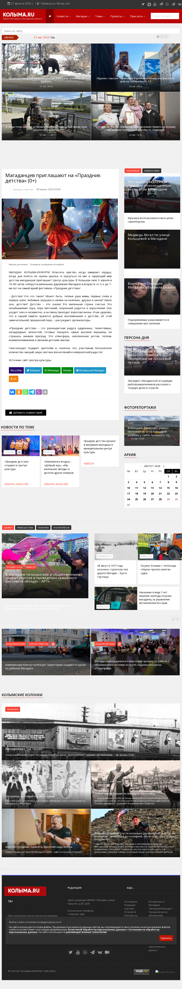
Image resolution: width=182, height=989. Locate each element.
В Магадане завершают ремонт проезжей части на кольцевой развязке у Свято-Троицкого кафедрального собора (148, 433)
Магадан (81, 16)
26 (144, 499)
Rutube (67, 370)
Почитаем (12, 709)
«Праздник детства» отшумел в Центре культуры (16, 465)
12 (144, 488)
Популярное (133, 170)
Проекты (116, 16)
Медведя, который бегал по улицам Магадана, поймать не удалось (46, 80)
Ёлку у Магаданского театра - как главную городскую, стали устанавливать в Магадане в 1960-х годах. (45, 802)
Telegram (34, 370)
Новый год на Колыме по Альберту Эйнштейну (125, 793)
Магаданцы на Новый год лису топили (30, 796)
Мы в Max (16, 370)
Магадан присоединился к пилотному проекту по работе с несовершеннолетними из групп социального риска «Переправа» (42, 664)
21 (160, 493)
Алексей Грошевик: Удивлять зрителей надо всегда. (39, 846)
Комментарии (151, 170)
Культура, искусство (23, 189)
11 (136, 488)
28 (160, 499)
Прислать (136, 16)
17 (128, 493)
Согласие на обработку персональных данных (162, 947)
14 (160, 488)
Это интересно (61, 527)
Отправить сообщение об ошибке (47, 264)
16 (176, 488)
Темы (98, 16)
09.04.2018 (49, 452)
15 (168, 488)
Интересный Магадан (91, 370)
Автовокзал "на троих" (24, 748)
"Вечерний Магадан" (161, 908)
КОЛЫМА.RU (18, 15)
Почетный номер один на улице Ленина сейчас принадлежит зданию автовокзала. (59, 754)
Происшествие (25, 527)
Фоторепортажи (140, 407)
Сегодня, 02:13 (104, 556)
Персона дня (136, 337)
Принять (166, 938)
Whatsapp (53, 370)
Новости (62, 16)
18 (136, 493)
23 (176, 493)
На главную (130, 901)
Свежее (8, 527)
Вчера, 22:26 (146, 556)
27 (152, 499)
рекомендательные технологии (86, 932)
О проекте (130, 912)
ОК (14, 378)
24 (128, 499)
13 (152, 488)
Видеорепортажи (15, 644)
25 (136, 499)
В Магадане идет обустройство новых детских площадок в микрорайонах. (133, 666)
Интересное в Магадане (156, 903)
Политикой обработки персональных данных (97, 929)
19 (144, 493)
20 (152, 493)
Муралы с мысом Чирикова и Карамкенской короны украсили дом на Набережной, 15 (135, 80)
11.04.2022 (9, 452)
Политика (43, 527)
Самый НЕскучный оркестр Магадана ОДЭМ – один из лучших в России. (43, 851)
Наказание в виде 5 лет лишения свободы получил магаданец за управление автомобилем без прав (111, 37)
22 (168, 493)
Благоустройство (105, 644)
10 (128, 488)
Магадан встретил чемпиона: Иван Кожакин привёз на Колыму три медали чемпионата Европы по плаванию (136, 128)
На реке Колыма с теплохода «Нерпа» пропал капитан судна (158, 569)
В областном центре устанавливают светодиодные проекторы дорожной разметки (46, 128)
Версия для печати (18, 264)
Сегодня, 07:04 (14, 567)
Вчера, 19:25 (103, 607)
